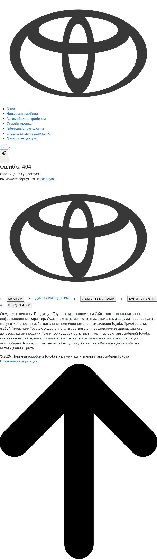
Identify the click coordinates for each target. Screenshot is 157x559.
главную (47, 179)
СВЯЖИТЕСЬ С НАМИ (98, 298)
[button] (78, 348)
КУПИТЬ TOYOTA (142, 298)
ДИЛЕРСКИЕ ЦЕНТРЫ (52, 298)
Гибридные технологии (25, 128)
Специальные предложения (29, 133)
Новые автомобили (22, 113)
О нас (11, 108)
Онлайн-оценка (19, 123)
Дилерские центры (22, 138)
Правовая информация (18, 361)
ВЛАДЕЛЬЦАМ (19, 305)
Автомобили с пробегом (26, 118)
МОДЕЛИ (15, 298)
